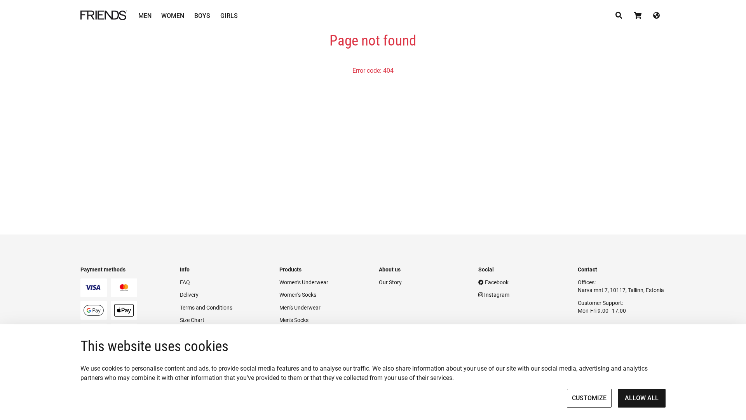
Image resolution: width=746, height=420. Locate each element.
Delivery (189, 295)
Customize (589, 398)
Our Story (390, 282)
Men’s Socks (294, 320)
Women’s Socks (297, 295)
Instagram (496, 295)
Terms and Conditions (206, 307)
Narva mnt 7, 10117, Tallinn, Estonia (621, 290)
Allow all (642, 398)
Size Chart (192, 320)
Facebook (496, 282)
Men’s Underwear (300, 307)
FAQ (185, 282)
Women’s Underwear (303, 282)
